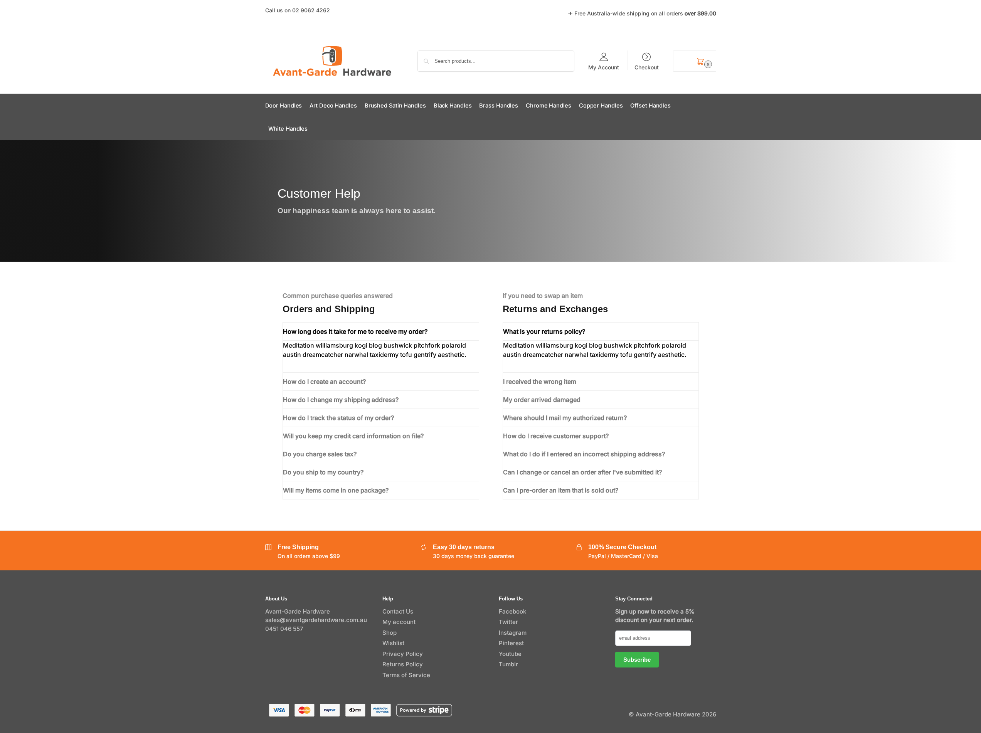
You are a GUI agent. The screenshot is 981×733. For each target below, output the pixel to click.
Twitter (508, 621)
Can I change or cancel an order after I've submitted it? (582, 472)
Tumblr (508, 664)
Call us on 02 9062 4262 (297, 10)
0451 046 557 (284, 628)
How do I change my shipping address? (341, 399)
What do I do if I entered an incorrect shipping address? (584, 454)
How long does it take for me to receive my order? (355, 331)
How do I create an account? (324, 381)
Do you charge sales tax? (320, 454)
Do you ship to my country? (323, 472)
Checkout (646, 67)
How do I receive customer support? (556, 436)
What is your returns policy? (544, 331)
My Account (603, 67)
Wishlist (393, 643)
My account (399, 621)
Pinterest (511, 643)
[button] (694, 61)
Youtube (510, 653)
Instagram (513, 632)
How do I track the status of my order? (338, 418)
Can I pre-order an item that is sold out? (560, 490)
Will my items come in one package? (336, 490)
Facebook (512, 611)
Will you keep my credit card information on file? (353, 436)
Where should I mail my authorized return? (565, 418)
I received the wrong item (539, 381)
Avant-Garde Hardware (297, 611)
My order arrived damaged (542, 399)
